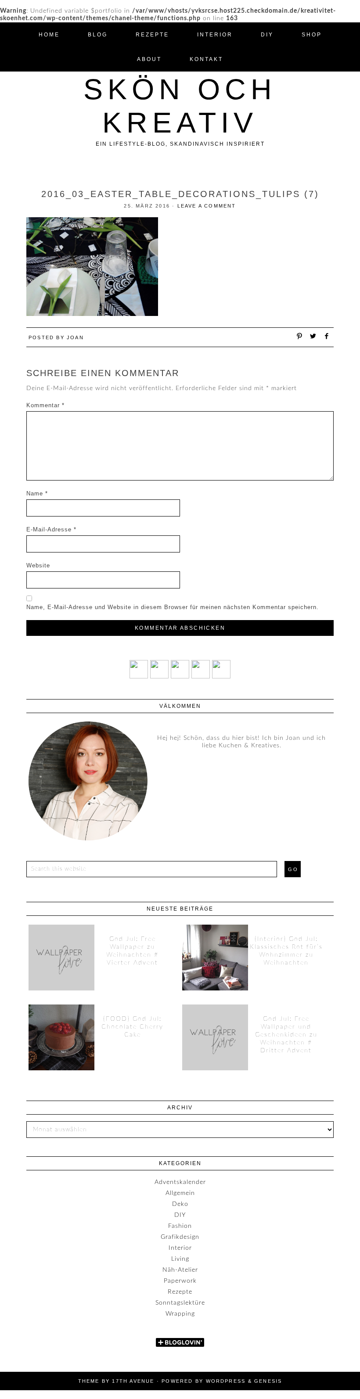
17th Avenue (133, 1381)
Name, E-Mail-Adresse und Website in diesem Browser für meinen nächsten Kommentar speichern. (172, 607)
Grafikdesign (180, 1237)
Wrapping (180, 1314)
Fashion (180, 1226)
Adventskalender (180, 1182)
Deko (180, 1204)
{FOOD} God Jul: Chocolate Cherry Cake (132, 1027)
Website (38, 565)
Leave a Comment (206, 205)
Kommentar (45, 405)
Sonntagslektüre (180, 1303)
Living (180, 1259)
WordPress (226, 1381)
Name (37, 493)
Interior (180, 1248)
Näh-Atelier (180, 1270)
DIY (180, 1215)
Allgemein (180, 1193)
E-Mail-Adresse (51, 529)
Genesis (268, 1381)
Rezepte (180, 1292)
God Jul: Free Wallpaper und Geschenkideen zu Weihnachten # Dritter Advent (286, 1035)
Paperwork (180, 1281)
